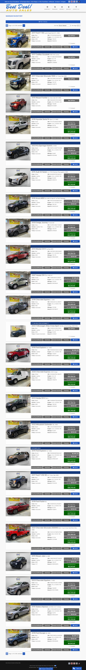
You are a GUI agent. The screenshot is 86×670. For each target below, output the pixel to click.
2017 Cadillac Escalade (45, 54)
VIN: (49, 35)
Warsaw (52, 1)
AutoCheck (47, 46)
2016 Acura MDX (48, 198)
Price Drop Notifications (37, 46)
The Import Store (25, 1)
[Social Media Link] (74, 2)
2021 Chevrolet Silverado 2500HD (54, 529)
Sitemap (45, 665)
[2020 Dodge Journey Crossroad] (18, 228)
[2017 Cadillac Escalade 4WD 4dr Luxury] (18, 60)
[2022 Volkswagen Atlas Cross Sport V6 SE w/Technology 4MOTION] (18, 331)
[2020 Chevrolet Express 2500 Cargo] (18, 377)
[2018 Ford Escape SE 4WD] (18, 638)
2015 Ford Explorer (42, 451)
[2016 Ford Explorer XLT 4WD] (18, 353)
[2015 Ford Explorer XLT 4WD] (18, 456)
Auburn (58, 1)
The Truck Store (43, 1)
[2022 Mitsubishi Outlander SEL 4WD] (18, 430)
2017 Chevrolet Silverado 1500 (49, 76)
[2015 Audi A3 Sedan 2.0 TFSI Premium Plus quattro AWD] (18, 177)
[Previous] (7, 25)
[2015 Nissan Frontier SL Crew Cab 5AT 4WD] (18, 103)
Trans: (33, 41)
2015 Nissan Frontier (46, 98)
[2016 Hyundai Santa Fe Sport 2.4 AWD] (18, 124)
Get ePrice (71, 36)
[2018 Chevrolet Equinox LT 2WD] (18, 305)
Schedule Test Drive (56, 46)
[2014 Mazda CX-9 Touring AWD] (18, 254)
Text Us (76, 46)
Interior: (34, 37)
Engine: (49, 37)
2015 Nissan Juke (41, 556)
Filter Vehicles (43, 21)
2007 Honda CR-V (42, 275)
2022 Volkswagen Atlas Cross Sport (55, 326)
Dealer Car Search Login (34, 665)
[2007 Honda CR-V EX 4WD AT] (18, 280)
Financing (66, 46)
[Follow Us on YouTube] (72, 2)
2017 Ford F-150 (46, 33)
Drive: (33, 39)
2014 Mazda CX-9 (42, 249)
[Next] (24, 25)
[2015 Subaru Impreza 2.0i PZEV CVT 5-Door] (18, 612)
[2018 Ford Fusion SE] (18, 506)
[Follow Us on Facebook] (69, 2)
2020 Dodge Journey (43, 223)
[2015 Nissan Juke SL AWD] (18, 561)
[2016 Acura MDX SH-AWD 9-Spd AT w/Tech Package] (18, 203)
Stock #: (50, 41)
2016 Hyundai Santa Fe (45, 119)
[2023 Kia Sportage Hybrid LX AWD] (18, 151)
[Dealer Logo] (19, 7)
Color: (33, 35)
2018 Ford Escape (41, 633)
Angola (64, 1)
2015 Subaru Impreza (46, 607)
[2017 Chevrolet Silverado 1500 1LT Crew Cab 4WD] (18, 81)
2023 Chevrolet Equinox (43, 580)
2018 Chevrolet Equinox (43, 300)
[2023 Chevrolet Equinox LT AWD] (18, 585)
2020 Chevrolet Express (44, 372)
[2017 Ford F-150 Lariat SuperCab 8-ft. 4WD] (18, 38)
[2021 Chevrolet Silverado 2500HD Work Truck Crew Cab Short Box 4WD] (18, 533)
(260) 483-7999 (54, 667)
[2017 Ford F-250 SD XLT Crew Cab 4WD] (18, 480)
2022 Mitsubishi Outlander (45, 424)
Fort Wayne (35, 1)
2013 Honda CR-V (40, 398)
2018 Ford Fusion (39, 501)
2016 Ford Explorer (42, 347)
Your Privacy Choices (50, 665)
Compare (72, 43)
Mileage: (50, 39)
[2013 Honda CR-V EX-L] (18, 403)
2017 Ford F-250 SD (45, 475)
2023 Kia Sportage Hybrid (44, 146)
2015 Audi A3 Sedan (50, 172)
